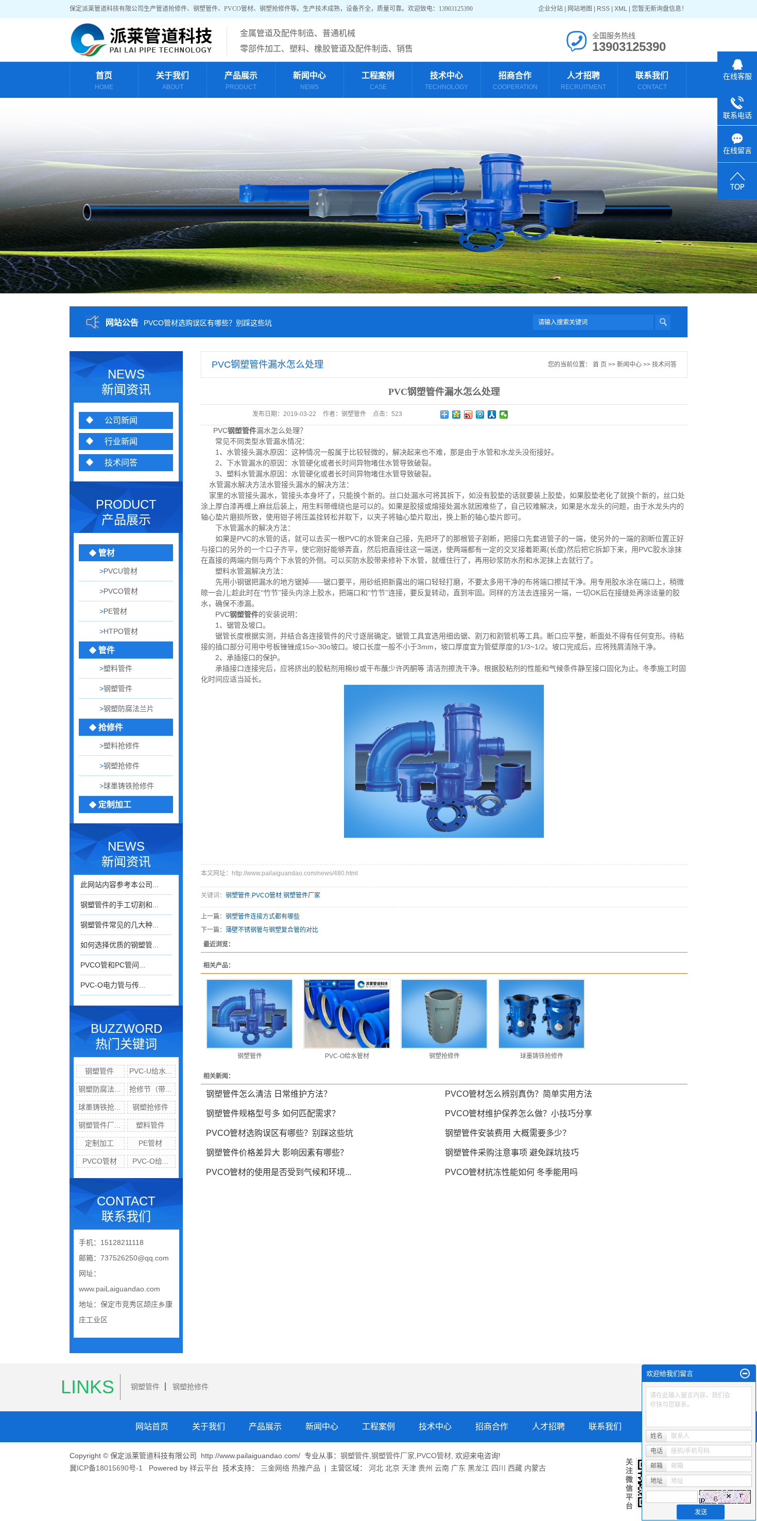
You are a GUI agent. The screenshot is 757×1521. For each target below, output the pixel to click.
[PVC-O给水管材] (346, 1014)
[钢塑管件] (249, 1014)
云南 (442, 1468)
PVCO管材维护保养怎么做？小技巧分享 (518, 1113)
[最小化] (745, 1374)
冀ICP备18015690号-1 (106, 1468)
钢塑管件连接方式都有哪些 (263, 916)
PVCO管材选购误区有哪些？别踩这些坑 (208, 323)
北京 (392, 1468)
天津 (409, 1468)
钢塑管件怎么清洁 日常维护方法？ (269, 1094)
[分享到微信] (504, 414)
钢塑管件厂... (99, 1125)
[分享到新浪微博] (468, 414)
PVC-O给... (150, 1161)
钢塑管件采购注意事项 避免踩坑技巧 (512, 1152)
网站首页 (151, 1426)
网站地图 (579, 8)
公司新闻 (121, 420)
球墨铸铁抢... (99, 1107)
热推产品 (305, 1468)
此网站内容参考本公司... (119, 884)
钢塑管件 (99, 1071)
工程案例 (378, 1426)
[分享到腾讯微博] (480, 414)
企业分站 (550, 8)
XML (620, 8)
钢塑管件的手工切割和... (119, 905)
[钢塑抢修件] (444, 1014)
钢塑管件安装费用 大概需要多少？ (508, 1133)
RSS (603, 8)
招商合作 (491, 1426)
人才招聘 (548, 1426)
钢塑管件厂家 (301, 895)
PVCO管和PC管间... (112, 965)
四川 (498, 1468)
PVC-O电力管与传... (112, 985)
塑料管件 (150, 1125)
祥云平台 (204, 1468)
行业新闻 (121, 441)
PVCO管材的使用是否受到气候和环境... (278, 1172)
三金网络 (275, 1468)
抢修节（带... (150, 1089)
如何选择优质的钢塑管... (119, 945)
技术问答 (121, 462)
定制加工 (99, 1143)
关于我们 (208, 1426)
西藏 (515, 1468)
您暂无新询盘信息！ (659, 8)
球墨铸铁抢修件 (541, 1056)
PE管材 (150, 1143)
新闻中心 (629, 364)
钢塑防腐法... (99, 1089)
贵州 (425, 1468)
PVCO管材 (99, 1161)
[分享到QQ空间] (456, 414)
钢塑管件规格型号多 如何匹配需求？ (273, 1113)
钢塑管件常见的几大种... (119, 925)
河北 (376, 1468)
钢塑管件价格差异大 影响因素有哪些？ (277, 1152)
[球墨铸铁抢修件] (541, 1014)
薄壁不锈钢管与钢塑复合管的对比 (272, 930)
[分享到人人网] (492, 414)
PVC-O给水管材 (347, 1056)
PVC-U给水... (150, 1071)
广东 (458, 1468)
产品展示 (265, 1426)
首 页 (600, 364)
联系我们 (605, 1426)
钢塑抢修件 (150, 1107)
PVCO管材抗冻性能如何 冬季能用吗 (511, 1172)
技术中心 (435, 1426)
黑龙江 (478, 1468)
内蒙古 (535, 1468)
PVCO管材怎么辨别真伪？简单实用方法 (518, 1094)
